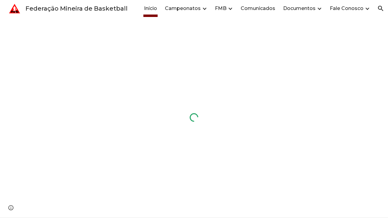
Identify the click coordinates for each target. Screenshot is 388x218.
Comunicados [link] (258, 8)
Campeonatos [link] (183, 8)
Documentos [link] (299, 8)
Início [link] (150, 8)
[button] (380, 8)
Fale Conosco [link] (346, 8)
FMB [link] (220, 8)
